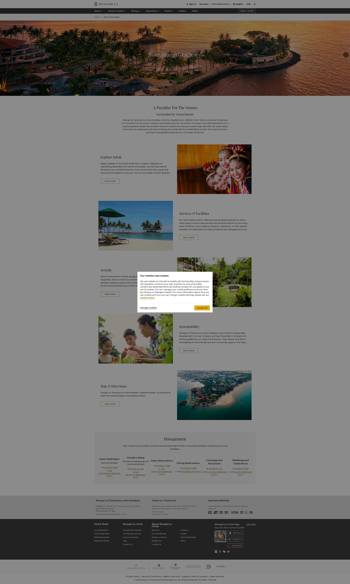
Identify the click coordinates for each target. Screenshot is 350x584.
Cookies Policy (147, 298)
